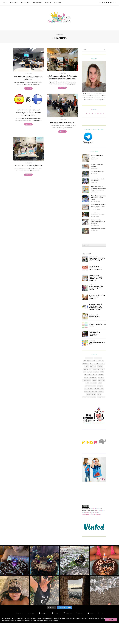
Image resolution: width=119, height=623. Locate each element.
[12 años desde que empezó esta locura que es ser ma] (44, 560)
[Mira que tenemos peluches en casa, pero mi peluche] (14, 590)
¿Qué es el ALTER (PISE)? (97, 171)
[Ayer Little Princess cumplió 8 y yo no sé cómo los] (104, 560)
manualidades (86, 380)
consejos (100, 366)
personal (99, 385)
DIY (85, 372)
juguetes (94, 374)
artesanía (85, 363)
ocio (94, 385)
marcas (94, 380)
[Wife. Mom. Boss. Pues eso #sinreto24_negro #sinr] (44, 590)
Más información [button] (53, 620)
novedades (88, 385)
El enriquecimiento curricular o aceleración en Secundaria (98, 221)
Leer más (28, 88)
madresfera (93, 377)
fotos (102, 372)
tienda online (86, 397)
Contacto (57, 2)
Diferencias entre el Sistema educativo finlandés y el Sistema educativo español (28, 112)
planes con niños (98, 388)
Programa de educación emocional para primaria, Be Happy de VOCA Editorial (98, 188)
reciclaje (94, 391)
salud (88, 394)
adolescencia (97, 358)
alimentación (87, 360)
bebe (91, 363)
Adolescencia (25, 2)
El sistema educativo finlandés (62, 122)
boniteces (92, 366)
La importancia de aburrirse (98, 228)
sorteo (94, 394)
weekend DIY (101, 397)
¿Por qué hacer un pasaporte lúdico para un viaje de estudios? (98, 197)
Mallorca (100, 377)
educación (90, 372)
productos (87, 391)
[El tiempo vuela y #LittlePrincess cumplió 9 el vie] (14, 560)
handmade (87, 374)
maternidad (101, 380)
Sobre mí (48, 2)
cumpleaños (93, 369)
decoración (101, 369)
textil (99, 394)
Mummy (88, 383)
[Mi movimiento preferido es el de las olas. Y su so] (104, 590)
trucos (94, 397)
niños (99, 383)
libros (86, 377)
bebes (96, 363)
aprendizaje (100, 360)
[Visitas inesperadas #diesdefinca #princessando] (74, 560)
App (94, 360)
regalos (101, 391)
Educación (13, 2)
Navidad (94, 383)
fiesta (96, 372)
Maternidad (37, 2)
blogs (86, 366)
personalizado (88, 388)
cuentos (86, 369)
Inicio (4, 2)
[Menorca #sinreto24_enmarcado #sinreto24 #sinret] (74, 590)
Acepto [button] (111, 619)
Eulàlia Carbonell (95, 508)
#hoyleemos (89, 358)
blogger (102, 363)
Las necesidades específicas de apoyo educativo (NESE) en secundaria (98, 206)
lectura (101, 374)
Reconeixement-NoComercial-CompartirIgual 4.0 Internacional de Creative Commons (93, 512)
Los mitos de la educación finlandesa (28, 165)
